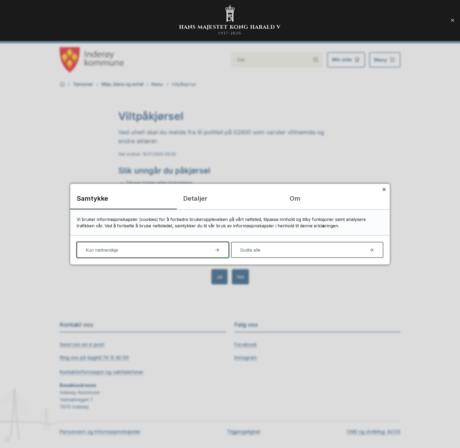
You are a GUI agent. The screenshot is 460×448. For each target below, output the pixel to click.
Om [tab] (295, 198)
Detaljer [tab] (195, 198)
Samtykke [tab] (92, 198)
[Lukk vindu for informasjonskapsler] (384, 189)
